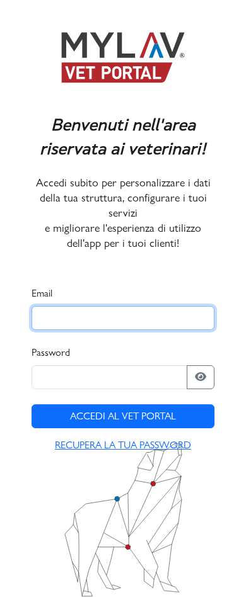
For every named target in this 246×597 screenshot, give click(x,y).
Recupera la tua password (123, 445)
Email (42, 293)
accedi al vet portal (123, 416)
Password (51, 352)
